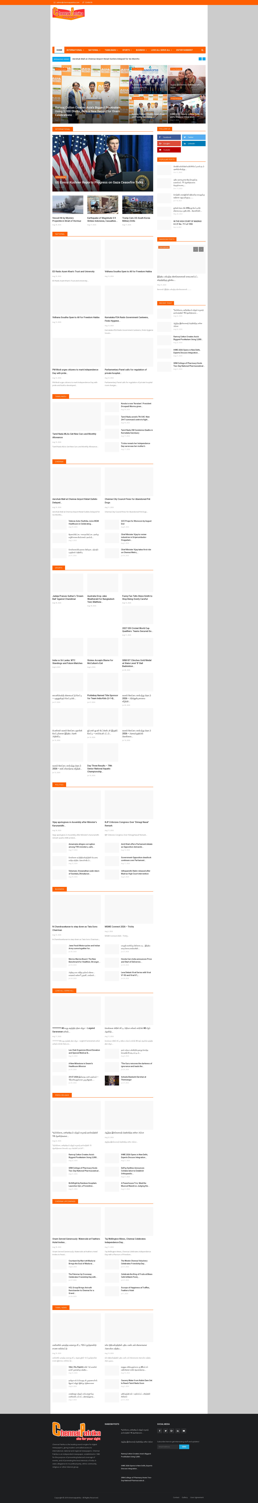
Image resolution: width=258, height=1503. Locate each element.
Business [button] (140, 50)
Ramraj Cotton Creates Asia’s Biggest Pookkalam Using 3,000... (83, 1156)
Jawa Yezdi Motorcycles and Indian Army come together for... (84, 947)
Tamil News (61, 1307)
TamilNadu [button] (111, 50)
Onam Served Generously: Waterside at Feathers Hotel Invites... (76, 1241)
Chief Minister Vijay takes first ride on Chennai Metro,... (136, 551)
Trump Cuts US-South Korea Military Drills (136, 219)
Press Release (62, 1095)
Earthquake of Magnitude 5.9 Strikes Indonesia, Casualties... (102, 219)
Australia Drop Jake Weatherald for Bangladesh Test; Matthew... (100, 599)
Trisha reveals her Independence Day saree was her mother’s (135, 444)
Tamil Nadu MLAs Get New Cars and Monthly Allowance (74, 436)
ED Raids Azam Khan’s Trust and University (92, 59)
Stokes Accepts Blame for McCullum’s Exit (100, 662)
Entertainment (184, 50)
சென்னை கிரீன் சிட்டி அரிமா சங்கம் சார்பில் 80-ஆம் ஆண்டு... (127, 1030)
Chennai (59, 461)
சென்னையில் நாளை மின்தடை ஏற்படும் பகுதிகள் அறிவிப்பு (83, 551)
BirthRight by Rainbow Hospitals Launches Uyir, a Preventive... (83, 1184)
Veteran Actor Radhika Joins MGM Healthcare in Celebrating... (84, 522)
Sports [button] (126, 50)
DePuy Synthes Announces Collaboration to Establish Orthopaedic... (132, 1171)
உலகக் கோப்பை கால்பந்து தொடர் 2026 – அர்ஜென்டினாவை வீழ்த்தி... (136, 698)
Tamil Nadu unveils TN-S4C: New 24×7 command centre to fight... (135, 418)
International (62, 129)
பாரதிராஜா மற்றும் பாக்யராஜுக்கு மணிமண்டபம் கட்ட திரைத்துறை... (82, 1395)
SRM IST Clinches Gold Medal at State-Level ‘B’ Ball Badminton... (136, 663)
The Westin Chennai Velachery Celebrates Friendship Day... (134, 1262)
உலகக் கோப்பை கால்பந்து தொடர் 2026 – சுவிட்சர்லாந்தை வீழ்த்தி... (67, 767)
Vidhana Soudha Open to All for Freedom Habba (128, 271)
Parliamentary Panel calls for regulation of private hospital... (126, 371)
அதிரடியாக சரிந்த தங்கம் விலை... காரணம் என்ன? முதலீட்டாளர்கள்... (82, 973)
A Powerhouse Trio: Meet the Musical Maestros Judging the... (135, 1184)
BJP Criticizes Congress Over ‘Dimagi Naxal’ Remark (127, 824)
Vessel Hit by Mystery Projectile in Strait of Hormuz (66, 219)
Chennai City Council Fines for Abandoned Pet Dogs (127, 501)
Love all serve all (64, 990)
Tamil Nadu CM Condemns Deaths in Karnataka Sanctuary (137, 431)
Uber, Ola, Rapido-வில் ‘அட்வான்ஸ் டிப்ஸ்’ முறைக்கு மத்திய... (83, 1368)
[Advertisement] (157, 26)
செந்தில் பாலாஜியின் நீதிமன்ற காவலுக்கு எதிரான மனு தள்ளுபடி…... (189, 196)
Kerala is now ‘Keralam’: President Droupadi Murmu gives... (136, 404)
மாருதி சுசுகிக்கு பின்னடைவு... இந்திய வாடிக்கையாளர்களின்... (135, 947)
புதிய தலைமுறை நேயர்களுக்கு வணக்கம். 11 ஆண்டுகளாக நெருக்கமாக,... (185, 182)
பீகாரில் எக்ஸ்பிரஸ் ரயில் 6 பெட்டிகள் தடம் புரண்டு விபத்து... (188, 167)
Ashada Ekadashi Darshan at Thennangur (133, 1078)
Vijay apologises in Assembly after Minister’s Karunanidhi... (74, 824)
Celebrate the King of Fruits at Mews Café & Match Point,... (136, 1275)
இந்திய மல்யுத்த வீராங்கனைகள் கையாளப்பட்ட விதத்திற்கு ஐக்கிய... (177, 278)
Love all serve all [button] (161, 50)
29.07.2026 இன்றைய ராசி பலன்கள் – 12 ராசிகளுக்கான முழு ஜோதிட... (83, 1078)
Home (59, 50)
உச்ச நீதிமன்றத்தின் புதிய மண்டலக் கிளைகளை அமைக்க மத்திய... (126, 1347)
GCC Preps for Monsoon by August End (136, 522)
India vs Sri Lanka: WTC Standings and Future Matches (67, 662)
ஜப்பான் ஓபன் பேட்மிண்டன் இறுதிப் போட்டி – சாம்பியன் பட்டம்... (102, 732)
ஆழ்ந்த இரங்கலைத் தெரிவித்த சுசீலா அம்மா (124, 1132)
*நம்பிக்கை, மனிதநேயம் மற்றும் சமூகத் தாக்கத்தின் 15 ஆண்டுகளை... (75, 1134)
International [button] (75, 50)
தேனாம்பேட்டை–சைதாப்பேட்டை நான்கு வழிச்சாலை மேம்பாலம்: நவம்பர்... (84, 535)
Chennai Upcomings (65, 1201)
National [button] (93, 50)
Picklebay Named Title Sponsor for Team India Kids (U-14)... (102, 697)
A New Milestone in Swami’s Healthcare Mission (81, 1064)
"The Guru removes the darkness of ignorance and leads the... (136, 1064)
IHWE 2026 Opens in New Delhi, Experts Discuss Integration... (134, 1156)
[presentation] (55, 94)
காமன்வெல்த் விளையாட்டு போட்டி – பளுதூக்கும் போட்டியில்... (67, 697)
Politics (59, 784)
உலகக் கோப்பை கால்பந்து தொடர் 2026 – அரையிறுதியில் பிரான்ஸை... (136, 733)
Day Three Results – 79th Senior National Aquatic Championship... (99, 768)
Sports (58, 567)
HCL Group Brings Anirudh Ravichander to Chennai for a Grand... (81, 1290)
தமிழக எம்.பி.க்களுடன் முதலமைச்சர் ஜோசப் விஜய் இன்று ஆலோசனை (83, 1381)
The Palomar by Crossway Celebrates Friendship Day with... (83, 1275)
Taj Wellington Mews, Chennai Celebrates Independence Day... (125, 1241)
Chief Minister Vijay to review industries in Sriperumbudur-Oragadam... (134, 537)
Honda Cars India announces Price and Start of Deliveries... (136, 960)
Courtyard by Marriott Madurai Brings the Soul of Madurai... (82, 1262)
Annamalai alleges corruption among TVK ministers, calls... (82, 845)
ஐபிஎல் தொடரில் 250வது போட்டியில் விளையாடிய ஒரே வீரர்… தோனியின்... (187, 209)
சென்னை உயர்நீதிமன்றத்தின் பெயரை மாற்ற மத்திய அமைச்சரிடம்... (83, 858)
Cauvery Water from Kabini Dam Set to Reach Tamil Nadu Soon (136, 1381)
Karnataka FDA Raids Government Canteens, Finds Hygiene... (126, 319)
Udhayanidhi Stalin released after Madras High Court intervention (135, 872)
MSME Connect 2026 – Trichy (119, 926)
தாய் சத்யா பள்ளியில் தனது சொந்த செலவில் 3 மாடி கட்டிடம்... (134, 1051)
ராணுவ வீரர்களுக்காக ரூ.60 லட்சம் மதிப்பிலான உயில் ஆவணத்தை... (134, 1368)
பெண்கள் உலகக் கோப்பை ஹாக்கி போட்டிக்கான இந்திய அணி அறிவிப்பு (67, 733)
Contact (176, 1497)
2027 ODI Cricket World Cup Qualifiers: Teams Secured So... (137, 629)
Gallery (185, 1497)
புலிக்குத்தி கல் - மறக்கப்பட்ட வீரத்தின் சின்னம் (135, 1395)
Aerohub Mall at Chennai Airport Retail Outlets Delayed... (74, 501)
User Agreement (197, 1497)
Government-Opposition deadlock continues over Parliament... (136, 858)
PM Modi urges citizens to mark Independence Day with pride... (75, 371)
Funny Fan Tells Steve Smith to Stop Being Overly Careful (137, 597)
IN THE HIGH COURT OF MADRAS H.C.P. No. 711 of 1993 (187, 222)
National (60, 234)
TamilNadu (60, 396)
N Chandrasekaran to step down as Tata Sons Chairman (74, 928)
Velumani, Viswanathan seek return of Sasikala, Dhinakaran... (84, 872)
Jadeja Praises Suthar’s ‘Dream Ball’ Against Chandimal (67, 597)
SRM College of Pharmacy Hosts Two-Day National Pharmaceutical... (84, 1169)
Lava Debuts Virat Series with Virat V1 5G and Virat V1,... (136, 973)
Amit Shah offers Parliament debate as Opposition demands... (136, 845)
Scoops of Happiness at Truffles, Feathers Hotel (135, 1289)
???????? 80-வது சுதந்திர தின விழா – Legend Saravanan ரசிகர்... (73, 1030)
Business (59, 889)
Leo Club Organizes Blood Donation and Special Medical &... (84, 1051)
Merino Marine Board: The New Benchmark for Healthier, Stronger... (84, 960)
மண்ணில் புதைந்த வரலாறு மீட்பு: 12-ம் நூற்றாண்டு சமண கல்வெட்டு (74, 1347)
